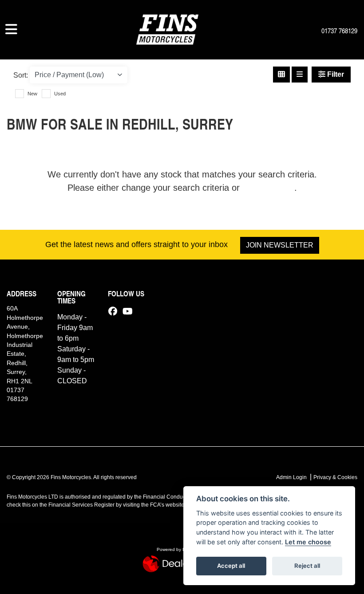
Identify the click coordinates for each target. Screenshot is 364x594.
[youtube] (130, 311)
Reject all (307, 565)
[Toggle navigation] (11, 29)
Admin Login (291, 477)
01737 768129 (339, 30)
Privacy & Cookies (335, 477)
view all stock (268, 188)
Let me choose (308, 542)
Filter (334, 74)
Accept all (231, 565)
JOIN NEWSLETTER (279, 245)
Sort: (20, 75)
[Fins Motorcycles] (167, 28)
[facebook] (115, 311)
